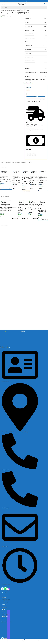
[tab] (3, 162)
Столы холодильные (31, 79)
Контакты (4, 604)
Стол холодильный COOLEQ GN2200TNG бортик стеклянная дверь (9, 209)
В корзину (36, 96)
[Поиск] (3, 8)
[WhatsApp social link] (45, 1)
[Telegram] (2, 588)
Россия (45, 30)
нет (45, 53)
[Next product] (46, 11)
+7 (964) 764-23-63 (26, 1)
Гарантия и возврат (6, 599)
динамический (44, 45)
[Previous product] (44, 11)
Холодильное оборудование (10, 10)
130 (45, 76)
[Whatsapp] (5, 588)
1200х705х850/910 (43, 72)
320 (45, 41)
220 (45, 49)
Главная (2, 10)
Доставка (4, 597)
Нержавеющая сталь (28, 80)
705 (45, 57)
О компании (4, 592)
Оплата (3, 595)
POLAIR (45, 18)
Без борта (43, 79)
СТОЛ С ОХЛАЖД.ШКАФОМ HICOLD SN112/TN (6, 179)
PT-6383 (45, 22)
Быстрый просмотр (15, 176)
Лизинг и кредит (5, 616)
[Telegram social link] (46, 1)
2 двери (37, 79)
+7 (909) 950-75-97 (4, 1)
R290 (45, 68)
